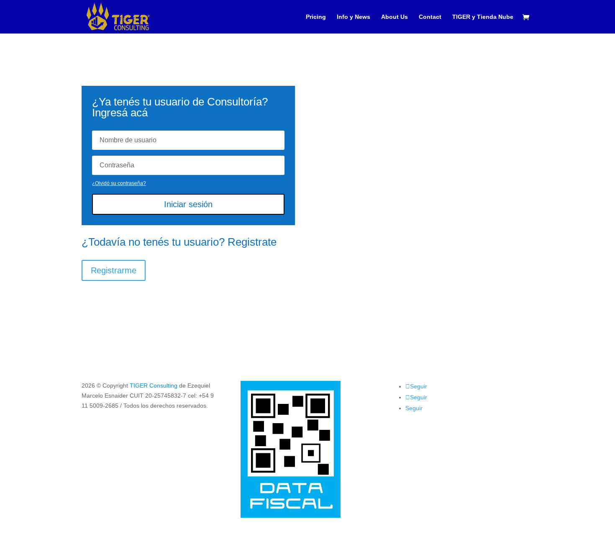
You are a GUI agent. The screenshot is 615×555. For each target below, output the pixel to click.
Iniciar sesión (188, 204)
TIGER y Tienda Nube (482, 17)
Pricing (316, 17)
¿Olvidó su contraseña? (119, 183)
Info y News (353, 17)
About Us (394, 17)
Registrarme (113, 270)
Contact (430, 17)
